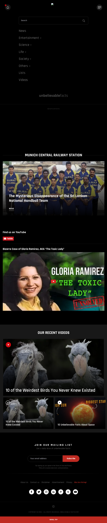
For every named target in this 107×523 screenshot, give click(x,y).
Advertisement (58, 482)
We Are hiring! (80, 482)
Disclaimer (45, 482)
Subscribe (71, 458)
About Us (24, 482)
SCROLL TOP (53, 520)
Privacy (69, 482)
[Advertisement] (53, 128)
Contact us (34, 482)
